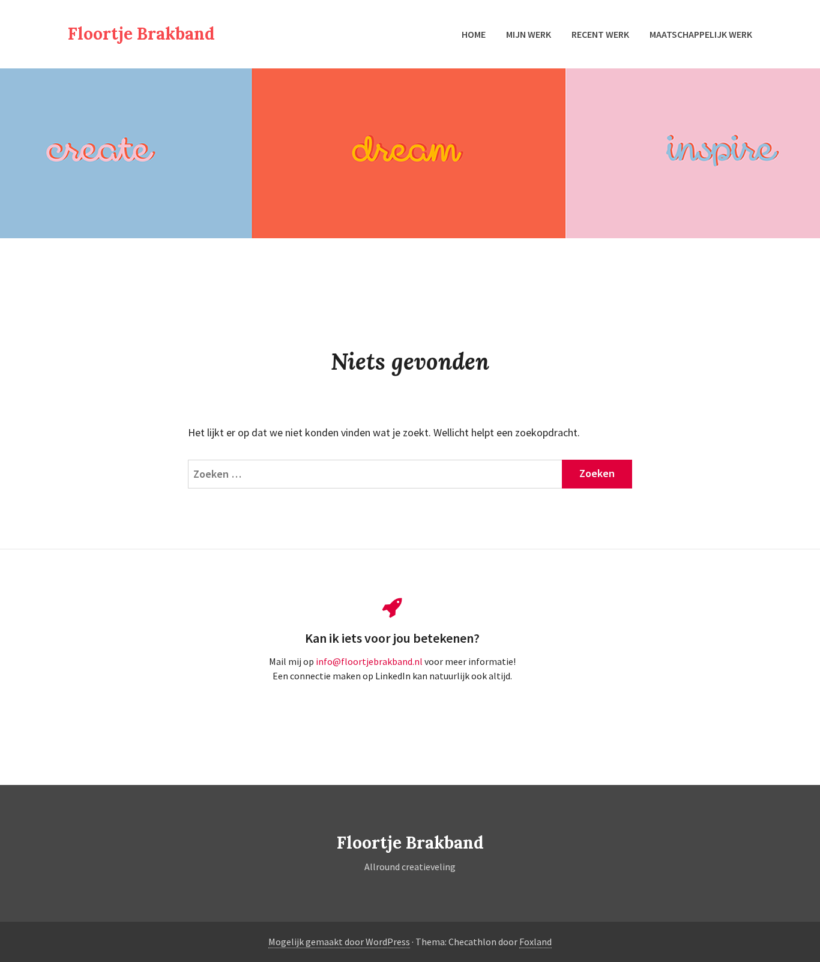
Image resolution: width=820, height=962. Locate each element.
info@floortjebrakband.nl (370, 661)
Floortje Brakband (141, 33)
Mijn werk (528, 34)
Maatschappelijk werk (701, 34)
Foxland (535, 942)
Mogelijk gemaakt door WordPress (339, 942)
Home (474, 34)
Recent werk (600, 34)
